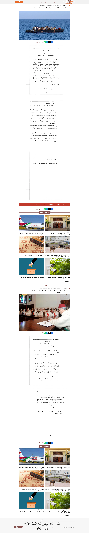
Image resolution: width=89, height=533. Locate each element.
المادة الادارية (46, 528)
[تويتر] (19, 527)
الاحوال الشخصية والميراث (44, 525)
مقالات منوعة (51, 527)
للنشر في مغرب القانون (27, 523)
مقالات (52, 522)
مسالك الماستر (34, 524)
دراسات (40, 525)
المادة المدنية (46, 531)
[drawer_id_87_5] (74, 2)
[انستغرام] (15, 527)
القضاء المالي (46, 526)
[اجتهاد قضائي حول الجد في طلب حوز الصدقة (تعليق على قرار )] (31, 268)
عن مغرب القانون (28, 522)
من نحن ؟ (29, 524)
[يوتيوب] (17, 527)
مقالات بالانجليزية (51, 526)
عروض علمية (39, 528)
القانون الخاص (51, 523)
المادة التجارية (46, 529)
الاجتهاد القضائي (65, 5)
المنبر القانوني (46, 523)
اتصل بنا (29, 526)
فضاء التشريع (58, 522)
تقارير (40, 524)
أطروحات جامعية (38, 523)
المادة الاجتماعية (46, 527)
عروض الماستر (39, 527)
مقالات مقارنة (51, 525)
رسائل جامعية (39, 526)
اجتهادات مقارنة (46, 524)
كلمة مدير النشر (28, 525)
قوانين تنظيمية (58, 524)
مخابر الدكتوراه (34, 523)
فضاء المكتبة (39, 522)
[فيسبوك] (22, 527)
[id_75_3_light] (14, 2)
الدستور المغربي (58, 523)
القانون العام (51, 524)
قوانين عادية (58, 525)
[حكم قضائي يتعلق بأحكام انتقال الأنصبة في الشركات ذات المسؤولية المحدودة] (31, 246)
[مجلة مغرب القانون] (69, 2)
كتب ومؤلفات (39, 529)
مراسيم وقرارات (58, 526)
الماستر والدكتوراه (33, 522)
